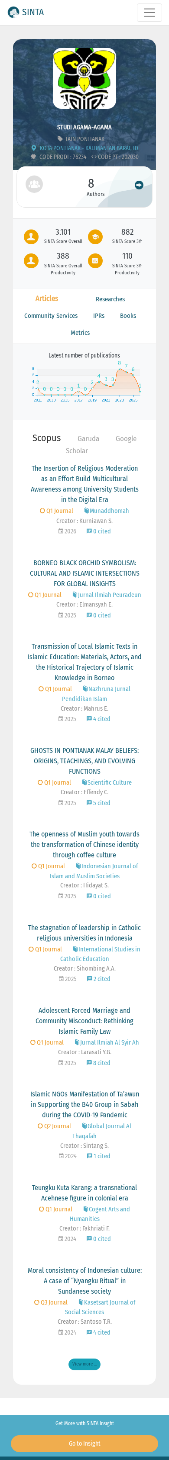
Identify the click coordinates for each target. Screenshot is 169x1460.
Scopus (46, 438)
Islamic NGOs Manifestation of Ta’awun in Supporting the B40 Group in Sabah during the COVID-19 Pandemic (84, 1104)
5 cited (101, 803)
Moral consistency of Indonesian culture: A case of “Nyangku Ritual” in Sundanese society (85, 1280)
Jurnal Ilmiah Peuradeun (109, 595)
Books (128, 316)
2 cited (101, 979)
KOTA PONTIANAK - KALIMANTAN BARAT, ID (88, 148)
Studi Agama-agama (84, 127)
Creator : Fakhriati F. (84, 1228)
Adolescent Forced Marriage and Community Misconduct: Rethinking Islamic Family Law (84, 1020)
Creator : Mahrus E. (84, 708)
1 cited (101, 1156)
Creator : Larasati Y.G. (84, 1052)
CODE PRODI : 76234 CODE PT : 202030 (88, 157)
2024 (70, 1156)
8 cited (101, 1063)
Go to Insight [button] (85, 1443)
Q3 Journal (53, 1302)
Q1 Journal (59, 511)
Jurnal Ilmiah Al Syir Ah (109, 1042)
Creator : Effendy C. (84, 792)
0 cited (101, 531)
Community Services (51, 316)
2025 (69, 615)
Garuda (88, 438)
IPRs (98, 316)
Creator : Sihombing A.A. (85, 968)
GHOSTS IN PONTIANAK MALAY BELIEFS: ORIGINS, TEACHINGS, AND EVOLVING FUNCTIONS (84, 761)
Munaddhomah (109, 511)
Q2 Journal (57, 1126)
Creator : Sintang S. (84, 1146)
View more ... (84, 1364)
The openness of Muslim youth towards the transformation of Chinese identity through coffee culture (84, 844)
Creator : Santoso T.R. (85, 1321)
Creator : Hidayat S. (84, 885)
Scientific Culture (110, 782)
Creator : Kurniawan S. (84, 521)
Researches (110, 299)
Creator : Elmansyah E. (84, 604)
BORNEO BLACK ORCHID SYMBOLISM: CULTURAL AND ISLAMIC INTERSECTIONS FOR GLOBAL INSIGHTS (85, 573)
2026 (69, 531)
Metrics (80, 333)
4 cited (101, 719)
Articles (47, 298)
